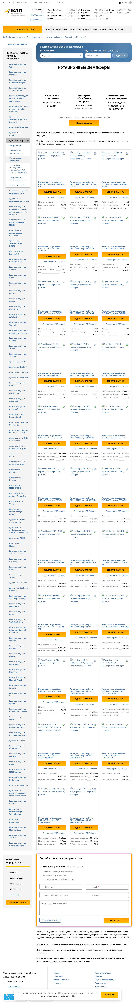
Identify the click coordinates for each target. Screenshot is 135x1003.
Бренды (98, 976)
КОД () (102, 51)
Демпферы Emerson (18, 372)
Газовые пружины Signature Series (17, 844)
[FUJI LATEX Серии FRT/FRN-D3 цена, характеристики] (115, 543)
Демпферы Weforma (18, 127)
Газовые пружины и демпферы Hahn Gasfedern (18, 109)
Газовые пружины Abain (17, 763)
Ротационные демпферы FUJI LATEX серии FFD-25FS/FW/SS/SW (50, 755)
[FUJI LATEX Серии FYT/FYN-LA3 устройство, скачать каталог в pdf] (52, 165)
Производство (101, 983)
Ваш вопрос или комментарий (54, 903)
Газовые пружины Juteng (17, 576)
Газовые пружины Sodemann (17, 778)
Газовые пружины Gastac (17, 568)
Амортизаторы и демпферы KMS (17, 463)
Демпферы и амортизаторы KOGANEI (16, 233)
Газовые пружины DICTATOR (17, 307)
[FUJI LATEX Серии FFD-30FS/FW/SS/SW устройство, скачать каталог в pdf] (84, 672)
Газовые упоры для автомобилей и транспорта (18, 98)
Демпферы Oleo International (16, 415)
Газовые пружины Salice (17, 694)
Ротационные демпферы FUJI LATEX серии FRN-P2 (82, 626)
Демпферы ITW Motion (16, 544)
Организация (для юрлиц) (56, 895)
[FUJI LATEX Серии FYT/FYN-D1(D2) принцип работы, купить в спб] (115, 165)
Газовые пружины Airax (17, 276)
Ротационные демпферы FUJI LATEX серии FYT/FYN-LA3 (51, 184)
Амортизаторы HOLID (16, 455)
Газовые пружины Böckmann (17, 392)
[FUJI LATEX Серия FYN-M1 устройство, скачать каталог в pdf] (115, 294)
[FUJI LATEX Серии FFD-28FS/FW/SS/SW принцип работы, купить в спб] (115, 672)
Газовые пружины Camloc (17, 339)
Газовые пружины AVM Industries (17, 552)
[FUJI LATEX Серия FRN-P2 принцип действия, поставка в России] (84, 608)
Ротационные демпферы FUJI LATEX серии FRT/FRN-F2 (83, 562)
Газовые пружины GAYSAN (17, 315)
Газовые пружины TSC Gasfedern (17, 620)
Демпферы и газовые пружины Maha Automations (17, 793)
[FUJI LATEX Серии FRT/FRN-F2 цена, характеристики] (84, 543)
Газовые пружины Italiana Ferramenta (17, 734)
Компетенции (101, 987)
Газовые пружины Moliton (17, 639)
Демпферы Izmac (17, 740)
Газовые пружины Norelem (17, 670)
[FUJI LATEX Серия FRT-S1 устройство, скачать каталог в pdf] (52, 419)
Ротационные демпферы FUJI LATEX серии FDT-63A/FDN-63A (113, 755)
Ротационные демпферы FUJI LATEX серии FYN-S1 (113, 248)
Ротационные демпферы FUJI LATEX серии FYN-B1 (82, 374)
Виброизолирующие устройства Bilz (19, 192)
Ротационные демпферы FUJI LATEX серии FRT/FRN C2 (51, 627)
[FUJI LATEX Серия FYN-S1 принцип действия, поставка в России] (115, 230)
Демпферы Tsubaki (18, 367)
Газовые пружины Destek (17, 292)
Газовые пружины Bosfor (17, 655)
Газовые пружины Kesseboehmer (17, 726)
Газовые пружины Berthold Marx (17, 260)
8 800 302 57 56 (37, 11)
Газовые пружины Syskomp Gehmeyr (17, 597)
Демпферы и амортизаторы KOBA (19, 200)
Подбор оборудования (104, 980)
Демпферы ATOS (17, 538)
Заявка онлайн (36, 19)
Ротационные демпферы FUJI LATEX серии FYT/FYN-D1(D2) (114, 184)
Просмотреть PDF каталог (53, 197)
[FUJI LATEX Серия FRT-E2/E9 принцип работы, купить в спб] (84, 481)
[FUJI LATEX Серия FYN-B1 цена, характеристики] (84, 356)
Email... (95, 887)
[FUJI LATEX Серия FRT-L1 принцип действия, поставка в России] (115, 419)
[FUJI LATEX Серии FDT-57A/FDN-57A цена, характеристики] (52, 801)
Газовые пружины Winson (17, 613)
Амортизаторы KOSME (16, 471)
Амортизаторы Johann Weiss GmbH (18, 494)
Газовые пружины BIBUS (17, 802)
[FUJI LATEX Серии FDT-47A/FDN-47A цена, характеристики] (84, 801)
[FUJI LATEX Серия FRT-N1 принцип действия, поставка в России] (84, 419)
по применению (116, 29)
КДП (5, 37)
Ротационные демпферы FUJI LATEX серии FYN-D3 (50, 374)
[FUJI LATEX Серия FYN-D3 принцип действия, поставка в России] (52, 356)
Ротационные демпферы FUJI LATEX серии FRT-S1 (50, 437)
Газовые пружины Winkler (17, 686)
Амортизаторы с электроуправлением (18, 178)
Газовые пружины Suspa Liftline (17, 89)
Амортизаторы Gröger (16, 502)
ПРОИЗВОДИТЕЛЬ (47, 51)
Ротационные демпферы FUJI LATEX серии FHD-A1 (50, 690)
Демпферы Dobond (18, 583)
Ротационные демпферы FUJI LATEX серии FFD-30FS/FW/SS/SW (81, 691)
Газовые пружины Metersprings (17, 828)
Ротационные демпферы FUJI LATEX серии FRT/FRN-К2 (51, 562)
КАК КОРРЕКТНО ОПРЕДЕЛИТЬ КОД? (104, 51)
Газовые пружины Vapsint (17, 323)
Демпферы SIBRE (17, 362)
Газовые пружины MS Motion (17, 605)
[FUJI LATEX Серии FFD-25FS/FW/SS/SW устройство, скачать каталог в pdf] (52, 737)
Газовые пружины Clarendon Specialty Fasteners (18, 630)
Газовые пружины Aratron (17, 268)
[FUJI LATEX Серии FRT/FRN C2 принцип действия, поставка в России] (52, 608)
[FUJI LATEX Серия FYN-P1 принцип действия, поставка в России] (52, 294)
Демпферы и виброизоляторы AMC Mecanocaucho (18, 530)
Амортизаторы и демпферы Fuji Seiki (18, 447)
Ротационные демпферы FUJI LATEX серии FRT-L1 (113, 437)
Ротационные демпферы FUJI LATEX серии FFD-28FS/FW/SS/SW (113, 691)
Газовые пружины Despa (17, 300)
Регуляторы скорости (18, 185)
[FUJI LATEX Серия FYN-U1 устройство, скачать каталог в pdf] (84, 230)
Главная (56, 973)
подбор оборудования (80, 29)
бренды (46, 29)
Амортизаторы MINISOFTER (16, 486)
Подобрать (120, 55)
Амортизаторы (15, 146)
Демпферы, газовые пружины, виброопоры (45, 37)
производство (59, 29)
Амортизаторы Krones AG (16, 252)
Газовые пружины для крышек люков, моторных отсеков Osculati (18, 211)
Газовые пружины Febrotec (17, 747)
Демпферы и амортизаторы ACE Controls (18, 119)
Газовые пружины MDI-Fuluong (17, 770)
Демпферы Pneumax (18, 378)
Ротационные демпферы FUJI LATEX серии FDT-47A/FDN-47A (81, 820)
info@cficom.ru (37, 15)
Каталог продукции (17, 37)
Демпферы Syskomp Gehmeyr (18, 589)
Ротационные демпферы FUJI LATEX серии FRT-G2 (50, 499)
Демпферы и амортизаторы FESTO (16, 243)
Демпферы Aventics (18, 785)
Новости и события (41, 3)
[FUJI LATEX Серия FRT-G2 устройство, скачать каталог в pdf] (52, 481)
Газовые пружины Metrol (17, 718)
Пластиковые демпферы (15, 152)
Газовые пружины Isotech (17, 647)
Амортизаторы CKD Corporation (18, 439)
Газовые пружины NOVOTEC (17, 702)
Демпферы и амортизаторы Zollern (16, 511)
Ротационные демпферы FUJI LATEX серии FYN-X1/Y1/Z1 (50, 249)
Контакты (60, 3)
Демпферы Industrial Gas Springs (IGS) (18, 431)
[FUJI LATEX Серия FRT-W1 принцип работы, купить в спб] (115, 481)
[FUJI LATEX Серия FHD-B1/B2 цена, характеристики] (115, 608)
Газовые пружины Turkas (17, 347)
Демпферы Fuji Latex (75, 37)
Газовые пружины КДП (17, 65)
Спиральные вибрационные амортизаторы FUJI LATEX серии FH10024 (19, 168)
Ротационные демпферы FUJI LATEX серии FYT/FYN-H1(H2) (83, 184)
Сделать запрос (84, 123)
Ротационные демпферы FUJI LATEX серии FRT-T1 (113, 374)
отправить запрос (18, 903)
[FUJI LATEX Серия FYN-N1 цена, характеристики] (84, 294)
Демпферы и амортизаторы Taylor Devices (16, 811)
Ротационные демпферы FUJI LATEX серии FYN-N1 (82, 312)
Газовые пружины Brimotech (17, 400)
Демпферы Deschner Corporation (18, 423)
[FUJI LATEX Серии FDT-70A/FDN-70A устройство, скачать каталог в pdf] (84, 737)
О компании (22, 3)
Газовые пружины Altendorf (17, 407)
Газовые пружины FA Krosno (17, 663)
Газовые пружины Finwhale (17, 560)
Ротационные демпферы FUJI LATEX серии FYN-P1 (50, 312)
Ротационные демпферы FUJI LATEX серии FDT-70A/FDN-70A (81, 755)
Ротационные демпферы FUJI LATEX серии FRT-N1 (82, 437)
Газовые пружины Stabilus (17, 73)
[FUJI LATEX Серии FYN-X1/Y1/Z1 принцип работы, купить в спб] (52, 230)
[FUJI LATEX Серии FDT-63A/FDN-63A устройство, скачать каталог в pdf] (115, 737)
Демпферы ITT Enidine (16, 134)
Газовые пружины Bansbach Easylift (17, 81)
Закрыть (109, 994)
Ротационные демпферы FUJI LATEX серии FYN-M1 (114, 312)
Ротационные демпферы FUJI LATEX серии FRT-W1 (114, 499)
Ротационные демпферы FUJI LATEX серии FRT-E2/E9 (83, 499)
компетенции (99, 29)
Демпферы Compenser (14, 820)
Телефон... (97, 895)
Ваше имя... (50, 887)
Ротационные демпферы (16, 159)
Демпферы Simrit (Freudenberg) (17, 521)
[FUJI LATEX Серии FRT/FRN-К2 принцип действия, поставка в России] (52, 543)
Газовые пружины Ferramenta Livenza (18, 710)
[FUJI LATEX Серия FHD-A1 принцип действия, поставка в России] (52, 672)
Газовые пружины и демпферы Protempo (18, 331)
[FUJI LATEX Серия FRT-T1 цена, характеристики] (115, 356)
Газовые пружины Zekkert (17, 355)
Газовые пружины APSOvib (17, 384)
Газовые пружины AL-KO (17, 284)
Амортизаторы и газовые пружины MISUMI (17, 222)
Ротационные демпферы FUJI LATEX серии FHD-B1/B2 (115, 626)
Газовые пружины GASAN (17, 755)
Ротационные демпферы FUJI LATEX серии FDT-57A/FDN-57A (50, 820)
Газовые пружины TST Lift (17, 836)
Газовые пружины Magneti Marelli (17, 678)
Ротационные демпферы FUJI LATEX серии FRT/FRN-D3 (114, 562)
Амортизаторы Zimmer (16, 478)
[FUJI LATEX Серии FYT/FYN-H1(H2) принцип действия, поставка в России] (84, 165)
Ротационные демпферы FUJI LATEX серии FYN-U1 (82, 248)
